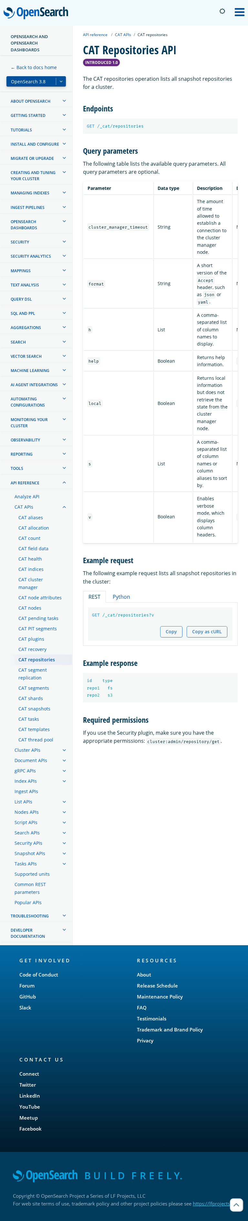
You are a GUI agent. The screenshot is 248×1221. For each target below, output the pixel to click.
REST (94, 596)
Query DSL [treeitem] (21, 299)
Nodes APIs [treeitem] (27, 812)
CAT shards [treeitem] (30, 698)
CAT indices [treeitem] (31, 569)
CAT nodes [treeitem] (29, 608)
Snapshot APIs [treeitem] (30, 853)
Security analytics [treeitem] (31, 256)
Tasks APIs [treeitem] (26, 864)
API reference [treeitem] (25, 483)
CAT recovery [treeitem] (32, 649)
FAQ (142, 1007)
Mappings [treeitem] (21, 271)
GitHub (27, 996)
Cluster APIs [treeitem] (27, 750)
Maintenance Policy (160, 996)
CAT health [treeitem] (30, 559)
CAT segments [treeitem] (33, 688)
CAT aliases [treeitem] (30, 517)
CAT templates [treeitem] (34, 729)
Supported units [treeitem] (32, 874)
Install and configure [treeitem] (35, 144)
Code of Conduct (38, 974)
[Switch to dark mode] (222, 11)
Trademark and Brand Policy (170, 1029)
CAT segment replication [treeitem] (32, 674)
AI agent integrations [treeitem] (34, 385)
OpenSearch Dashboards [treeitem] (24, 225)
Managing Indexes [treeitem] (30, 193)
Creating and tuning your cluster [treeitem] (33, 175)
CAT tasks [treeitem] (28, 719)
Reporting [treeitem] (22, 454)
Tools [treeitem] (17, 468)
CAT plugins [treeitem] (31, 639)
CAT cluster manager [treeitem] (30, 583)
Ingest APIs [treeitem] (26, 791)
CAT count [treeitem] (29, 538)
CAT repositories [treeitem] (36, 660)
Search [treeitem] (18, 342)
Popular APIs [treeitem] (28, 902)
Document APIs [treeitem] (31, 760)
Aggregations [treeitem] (26, 327)
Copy (171, 631)
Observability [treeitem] (25, 440)
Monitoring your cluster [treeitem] (29, 423)
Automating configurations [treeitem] (28, 402)
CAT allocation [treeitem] (33, 528)
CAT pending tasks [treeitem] (38, 618)
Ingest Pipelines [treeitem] (28, 207)
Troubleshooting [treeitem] (30, 916)
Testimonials (151, 1018)
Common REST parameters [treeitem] (30, 888)
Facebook (30, 1128)
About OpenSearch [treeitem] (30, 101)
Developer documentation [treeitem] (28, 933)
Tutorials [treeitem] (21, 130)
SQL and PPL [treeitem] (23, 313)
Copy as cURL (207, 631)
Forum (27, 985)
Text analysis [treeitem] (25, 285)
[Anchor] (117, 108)
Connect (29, 1074)
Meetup (28, 1117)
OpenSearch (37, 13)
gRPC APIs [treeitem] (25, 771)
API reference (95, 34)
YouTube (29, 1106)
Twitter (27, 1084)
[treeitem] (64, 101)
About (144, 974)
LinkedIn (29, 1095)
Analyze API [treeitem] (27, 496)
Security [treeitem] (20, 242)
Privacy (145, 1040)
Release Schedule (157, 985)
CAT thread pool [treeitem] (35, 740)
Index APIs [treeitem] (26, 781)
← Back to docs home (34, 67)
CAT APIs (123, 34)
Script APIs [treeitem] (26, 822)
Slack (25, 1007)
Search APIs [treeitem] (27, 833)
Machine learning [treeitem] (30, 370)
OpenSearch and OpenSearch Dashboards (29, 43)
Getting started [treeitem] (28, 115)
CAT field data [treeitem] (33, 548)
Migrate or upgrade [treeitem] (32, 158)
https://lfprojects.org (216, 1203)
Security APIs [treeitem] (28, 843)
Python (121, 596)
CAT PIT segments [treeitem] (37, 629)
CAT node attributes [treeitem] (40, 598)
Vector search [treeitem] (26, 356)
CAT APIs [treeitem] (24, 507)
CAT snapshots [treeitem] (34, 709)
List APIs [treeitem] (23, 802)
